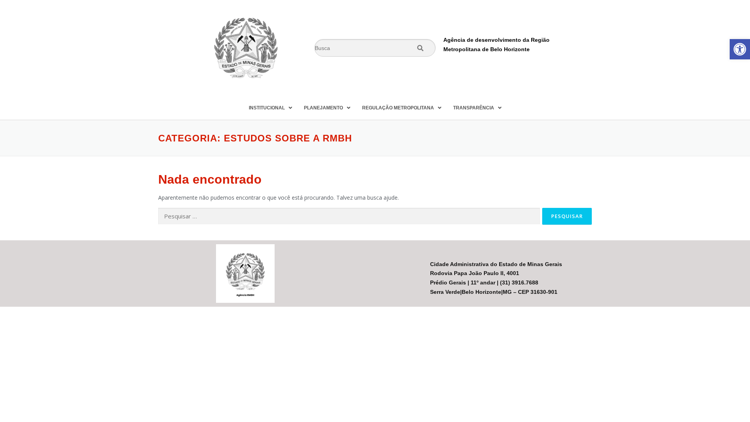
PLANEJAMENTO (323, 108)
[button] (740, 49)
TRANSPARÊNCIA (473, 108)
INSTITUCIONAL (267, 108)
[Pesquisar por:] (349, 216)
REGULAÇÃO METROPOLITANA (398, 108)
